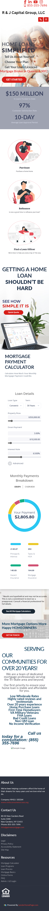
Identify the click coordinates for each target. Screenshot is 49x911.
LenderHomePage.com (28, 905)
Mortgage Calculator (10, 863)
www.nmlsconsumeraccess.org (14, 802)
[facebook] (25, 2)
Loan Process (6, 869)
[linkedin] (30, 2)
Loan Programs (7, 866)
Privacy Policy (7, 844)
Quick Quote (13, 312)
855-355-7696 (37, 5)
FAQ (3, 878)
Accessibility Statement (11, 847)
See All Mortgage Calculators (18, 611)
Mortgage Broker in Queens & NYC (23, 71)
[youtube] (35, 2)
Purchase (24, 167)
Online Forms (7, 875)
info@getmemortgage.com (12, 827)
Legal (3, 841)
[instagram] (41, 2)
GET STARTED (14, 79)
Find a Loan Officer (24, 249)
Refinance (24, 208)
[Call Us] (40, 19)
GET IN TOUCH (12, 635)
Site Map (5, 850)
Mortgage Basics (8, 872)
